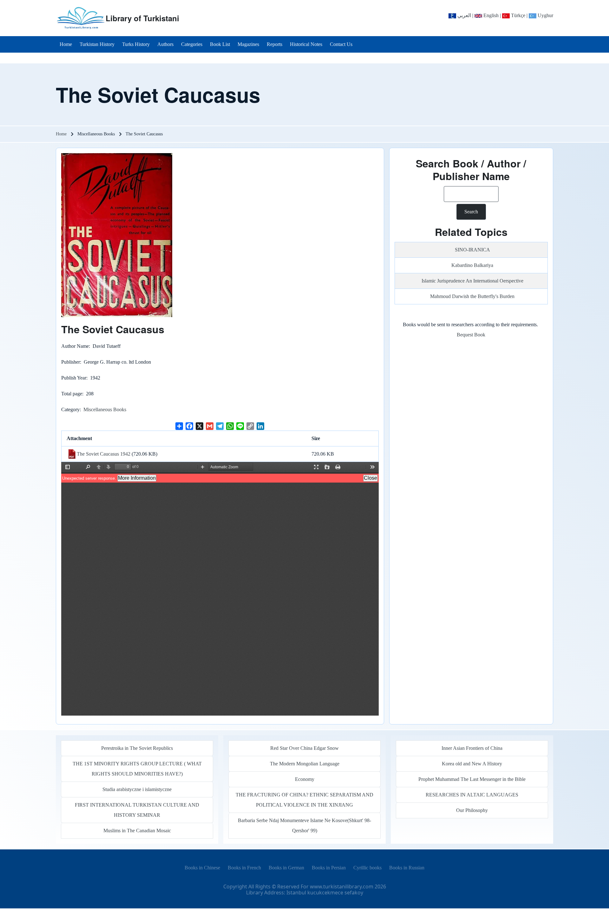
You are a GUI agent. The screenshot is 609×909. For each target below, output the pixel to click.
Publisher (70, 362)
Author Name (75, 346)
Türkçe (517, 15)
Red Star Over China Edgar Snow (304, 748)
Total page (71, 393)
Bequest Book (471, 334)
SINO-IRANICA (472, 249)
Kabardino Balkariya (472, 265)
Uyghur (544, 15)
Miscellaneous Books (104, 409)
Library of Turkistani (142, 18)
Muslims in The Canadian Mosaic (137, 830)
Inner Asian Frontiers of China (472, 748)
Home (61, 134)
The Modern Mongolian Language (304, 763)
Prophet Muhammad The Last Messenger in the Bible (472, 779)
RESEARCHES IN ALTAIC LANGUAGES (472, 794)
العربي (463, 15)
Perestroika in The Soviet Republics (137, 748)
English (490, 15)
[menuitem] (66, 44)
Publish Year (73, 377)
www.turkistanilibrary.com (341, 886)
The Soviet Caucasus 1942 (103, 454)
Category (70, 409)
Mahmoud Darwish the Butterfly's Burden (472, 296)
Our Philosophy (472, 810)
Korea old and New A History (472, 763)
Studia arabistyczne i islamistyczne (137, 789)
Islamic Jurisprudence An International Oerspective (472, 280)
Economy (304, 779)
